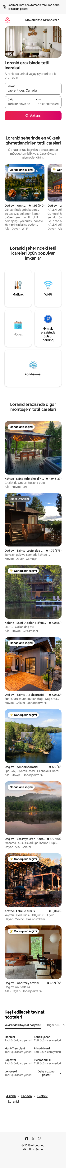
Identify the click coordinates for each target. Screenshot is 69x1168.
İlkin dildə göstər (18, 9)
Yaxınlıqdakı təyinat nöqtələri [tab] (23, 1025)
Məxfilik (27, 1149)
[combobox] (33, 90)
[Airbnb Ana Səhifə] (7, 20)
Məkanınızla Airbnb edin (42, 20)
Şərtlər (39, 1149)
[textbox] (19, 104)
